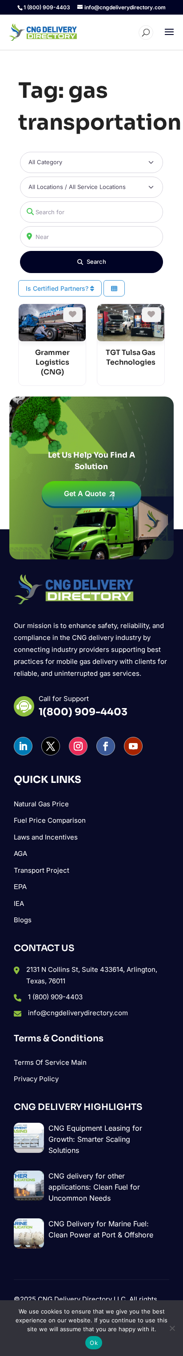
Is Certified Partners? (58, 288)
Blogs (23, 920)
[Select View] (114, 288)
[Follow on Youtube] (133, 746)
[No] (171, 1328)
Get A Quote (85, 493)
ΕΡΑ (20, 886)
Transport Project (41, 870)
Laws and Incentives (46, 837)
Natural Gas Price (41, 804)
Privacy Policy (36, 1079)
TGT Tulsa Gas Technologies (130, 357)
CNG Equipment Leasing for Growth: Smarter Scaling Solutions (95, 1139)
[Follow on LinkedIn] (23, 746)
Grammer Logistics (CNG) (52, 362)
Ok (94, 1342)
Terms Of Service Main (50, 1062)
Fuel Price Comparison (50, 820)
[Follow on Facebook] (105, 746)
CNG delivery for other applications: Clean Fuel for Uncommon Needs (94, 1186)
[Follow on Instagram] (78, 746)
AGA (20, 853)
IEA (19, 903)
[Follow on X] (50, 746)
